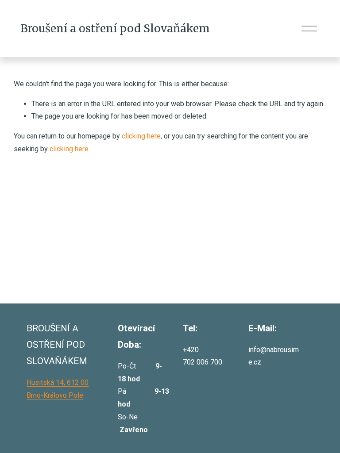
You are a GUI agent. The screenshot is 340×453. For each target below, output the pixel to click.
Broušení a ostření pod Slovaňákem (115, 28)
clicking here (141, 136)
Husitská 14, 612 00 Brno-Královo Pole (58, 388)
